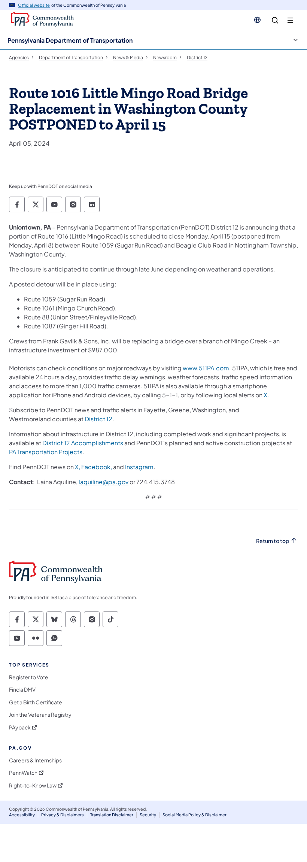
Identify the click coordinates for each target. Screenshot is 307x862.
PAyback (20, 727)
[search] (275, 20)
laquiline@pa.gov (103, 482)
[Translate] (257, 20)
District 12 (98, 419)
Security (148, 814)
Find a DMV (22, 689)
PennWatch (23, 773)
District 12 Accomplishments (82, 443)
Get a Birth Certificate (35, 702)
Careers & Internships (35, 760)
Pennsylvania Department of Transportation (70, 40)
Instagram (139, 467)
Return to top (272, 541)
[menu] (290, 20)
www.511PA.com (206, 368)
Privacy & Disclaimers (62, 814)
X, (77, 467)
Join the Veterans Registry (40, 714)
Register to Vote (28, 677)
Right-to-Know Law (33, 785)
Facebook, (96, 467)
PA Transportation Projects (45, 452)
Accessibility (22, 814)
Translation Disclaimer (111, 814)
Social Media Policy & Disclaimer (194, 814)
